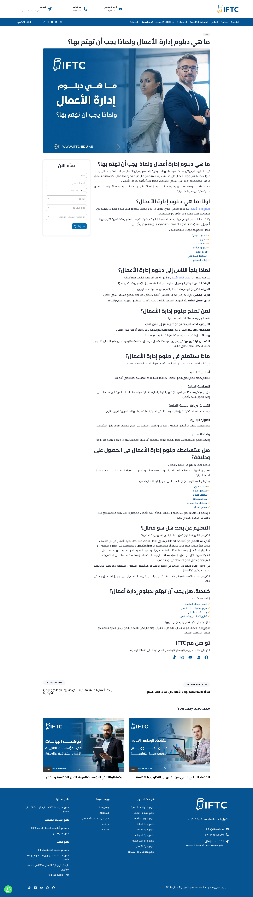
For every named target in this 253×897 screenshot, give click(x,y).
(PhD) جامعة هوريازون (58, 875)
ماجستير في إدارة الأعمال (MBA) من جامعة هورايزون (48, 867)
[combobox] (66, 208)
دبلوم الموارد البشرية (144, 818)
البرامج (214, 22)
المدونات (134, 22)
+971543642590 (214, 834)
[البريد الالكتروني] (120, 9)
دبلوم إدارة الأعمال (200, 208)
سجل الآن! (79, 226)
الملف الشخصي (24, 22)
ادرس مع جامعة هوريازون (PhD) (53, 850)
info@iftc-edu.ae (215, 829)
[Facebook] (206, 657)
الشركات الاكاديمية (199, 22)
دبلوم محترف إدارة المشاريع (141, 852)
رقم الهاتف (77, 7)
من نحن (224, 22)
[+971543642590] (227, 834)
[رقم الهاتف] (85, 9)
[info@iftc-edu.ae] (227, 829)
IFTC (206, 34)
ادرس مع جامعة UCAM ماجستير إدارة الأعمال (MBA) (47, 809)
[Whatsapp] (8, 889)
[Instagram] (182, 657)
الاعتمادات (182, 22)
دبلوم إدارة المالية (145, 824)
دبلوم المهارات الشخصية (142, 807)
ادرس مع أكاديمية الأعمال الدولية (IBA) (50, 828)
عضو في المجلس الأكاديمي (96, 818)
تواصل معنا (147, 22)
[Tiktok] (174, 657)
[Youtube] (190, 657)
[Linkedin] (198, 657)
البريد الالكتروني (110, 7)
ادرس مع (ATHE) (61, 833)
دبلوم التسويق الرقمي (143, 813)
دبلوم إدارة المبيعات (144, 835)
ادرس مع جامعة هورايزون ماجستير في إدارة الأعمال (48, 857)
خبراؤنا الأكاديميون (164, 22)
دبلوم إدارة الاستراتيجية (143, 841)
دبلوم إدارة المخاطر (145, 829)
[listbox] (66, 198)
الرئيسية (235, 22)
